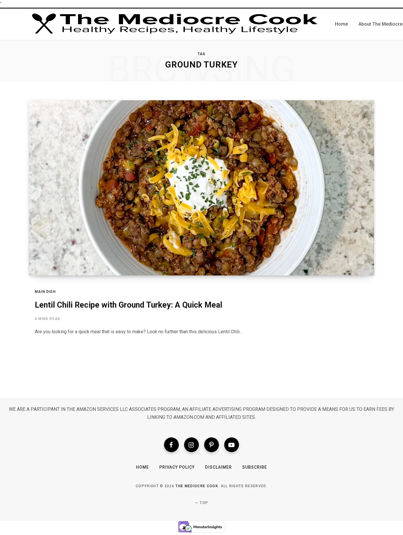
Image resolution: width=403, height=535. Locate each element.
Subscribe (254, 467)
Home (142, 467)
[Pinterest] (211, 444)
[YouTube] (231, 444)
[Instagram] (191, 444)
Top (203, 503)
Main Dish (45, 292)
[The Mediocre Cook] (175, 24)
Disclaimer (218, 467)
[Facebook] (171, 444)
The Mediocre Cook (197, 486)
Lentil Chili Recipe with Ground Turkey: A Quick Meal (128, 305)
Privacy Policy (177, 467)
